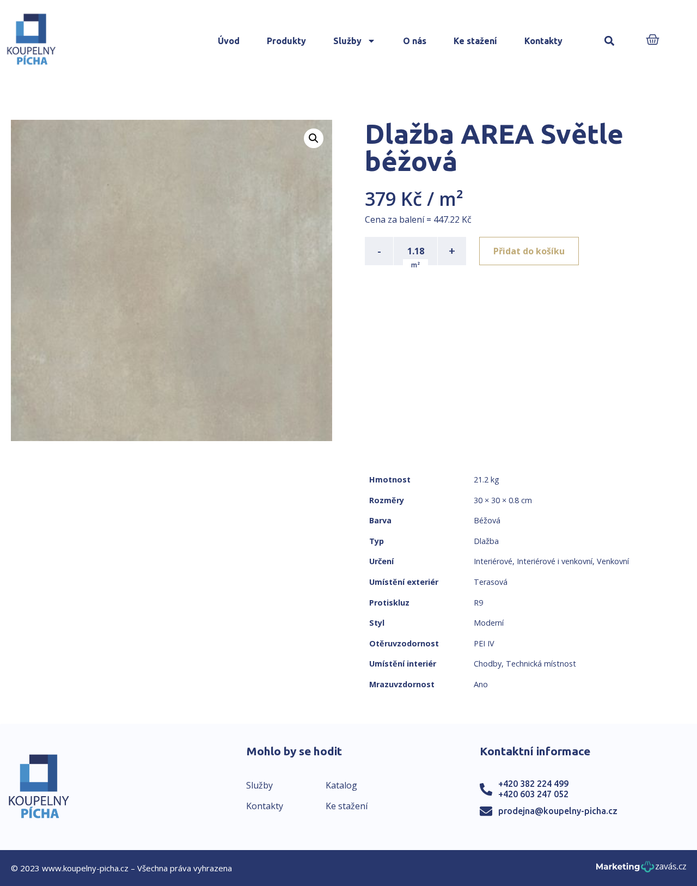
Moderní (489, 623)
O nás (414, 41)
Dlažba (486, 541)
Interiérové (493, 561)
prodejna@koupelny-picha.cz (557, 811)
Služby (347, 41)
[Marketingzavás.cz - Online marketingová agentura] (641, 870)
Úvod (229, 41)
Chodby (488, 663)
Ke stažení (475, 41)
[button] (610, 41)
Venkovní (613, 561)
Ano (481, 684)
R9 (478, 602)
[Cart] (652, 40)
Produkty (286, 41)
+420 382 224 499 (533, 784)
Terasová (491, 582)
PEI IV (484, 643)
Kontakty (543, 41)
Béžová (487, 520)
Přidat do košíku (529, 251)
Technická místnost (541, 663)
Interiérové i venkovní (554, 561)
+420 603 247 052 (533, 794)
